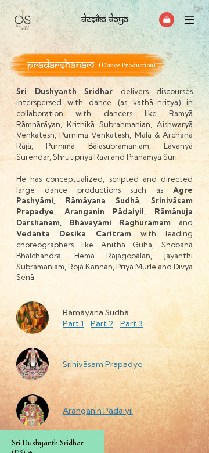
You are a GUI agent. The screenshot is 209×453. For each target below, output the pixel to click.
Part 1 (73, 323)
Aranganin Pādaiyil (98, 410)
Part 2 (102, 323)
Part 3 (131, 323)
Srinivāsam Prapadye (103, 364)
